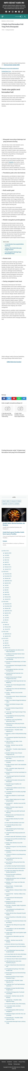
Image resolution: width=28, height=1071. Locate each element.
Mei (7, 560)
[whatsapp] (19, 398)
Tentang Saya (17, 1064)
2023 (5, 622)
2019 (5, 638)
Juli (7, 555)
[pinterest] (13, 398)
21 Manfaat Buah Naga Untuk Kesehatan (15, 868)
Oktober (8, 578)
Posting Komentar (10, 29)
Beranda (4, 1061)
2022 (5, 631)
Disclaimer (9, 1061)
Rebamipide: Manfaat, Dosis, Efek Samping (16, 727)
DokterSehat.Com (6, 71)
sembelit (17, 503)
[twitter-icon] (9, 11)
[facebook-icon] (6, 11)
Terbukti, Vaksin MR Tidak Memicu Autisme (16, 836)
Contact (5, 541)
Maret (7, 564)
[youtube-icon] (15, 11)
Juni (7, 557)
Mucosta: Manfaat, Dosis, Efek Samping (15, 944)
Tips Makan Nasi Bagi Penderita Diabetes (15, 866)
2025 (5, 571)
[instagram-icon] (12, 11)
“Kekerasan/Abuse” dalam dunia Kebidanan (16, 958)
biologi (19, 501)
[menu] (3, 16)
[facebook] (4, 398)
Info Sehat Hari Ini (14, 3)
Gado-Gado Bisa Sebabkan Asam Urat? (15, 822)
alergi (3, 501)
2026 (6, 550)
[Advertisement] (14, 46)
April (7, 562)
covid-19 (11, 503)
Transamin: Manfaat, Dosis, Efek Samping (15, 1003)
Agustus (8, 553)
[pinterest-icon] (18, 11)
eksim (8, 501)
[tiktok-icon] (22, 11)
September (8, 580)
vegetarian (4, 503)
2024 (5, 601)
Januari (8, 569)
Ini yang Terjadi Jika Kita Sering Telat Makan (16, 954)
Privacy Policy (22, 1061)
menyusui (13, 501)
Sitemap (10, 1064)
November (8, 576)
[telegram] (23, 398)
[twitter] (9, 398)
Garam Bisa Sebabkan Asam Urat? (14, 956)
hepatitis (11, 162)
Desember (8, 573)
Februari (8, 566)
